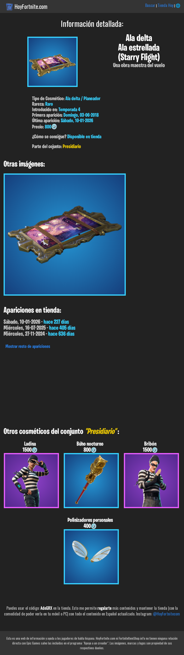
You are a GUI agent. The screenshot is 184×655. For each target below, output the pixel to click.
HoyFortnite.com (31, 6)
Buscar (150, 5)
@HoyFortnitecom (166, 614)
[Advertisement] (92, 386)
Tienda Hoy (165, 5)
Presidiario (72, 146)
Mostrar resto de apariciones (28, 346)
